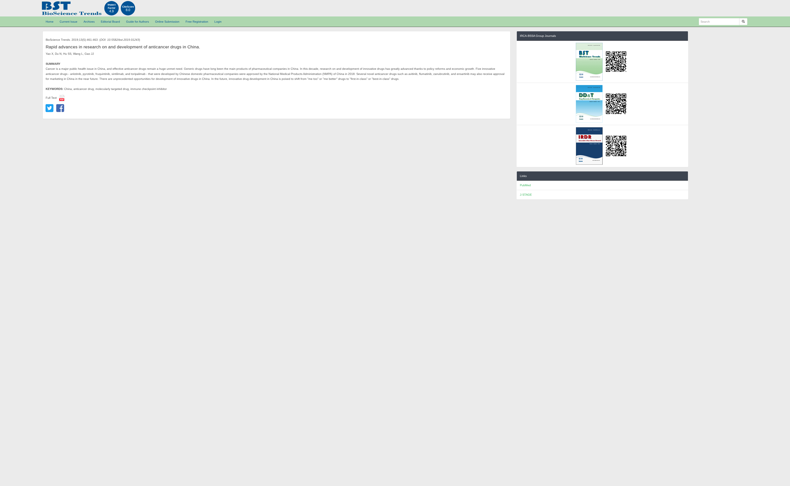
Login (218, 21)
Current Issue (68, 21)
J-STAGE (526, 194)
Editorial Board (110, 21)
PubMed (525, 185)
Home (49, 21)
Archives (89, 21)
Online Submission (167, 21)
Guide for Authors (137, 21)
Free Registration (197, 21)
